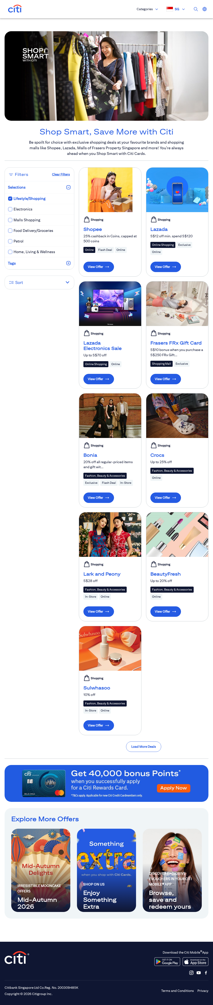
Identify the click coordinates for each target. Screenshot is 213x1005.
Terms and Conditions (177, 991)
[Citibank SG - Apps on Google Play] (167, 961)
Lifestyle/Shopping (30, 198)
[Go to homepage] (15, 9)
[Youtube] (198, 972)
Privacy (202, 991)
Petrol (19, 241)
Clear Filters (61, 174)
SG (177, 9)
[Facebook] (205, 972)
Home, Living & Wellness (34, 252)
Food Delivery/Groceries (33, 230)
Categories (145, 9)
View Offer (95, 267)
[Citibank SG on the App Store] (195, 961)
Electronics (23, 209)
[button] (39, 282)
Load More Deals (143, 747)
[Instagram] (191, 972)
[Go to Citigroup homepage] (17, 957)
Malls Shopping (27, 220)
